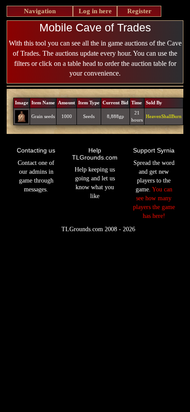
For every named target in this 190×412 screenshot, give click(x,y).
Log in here (95, 11)
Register (139, 11)
